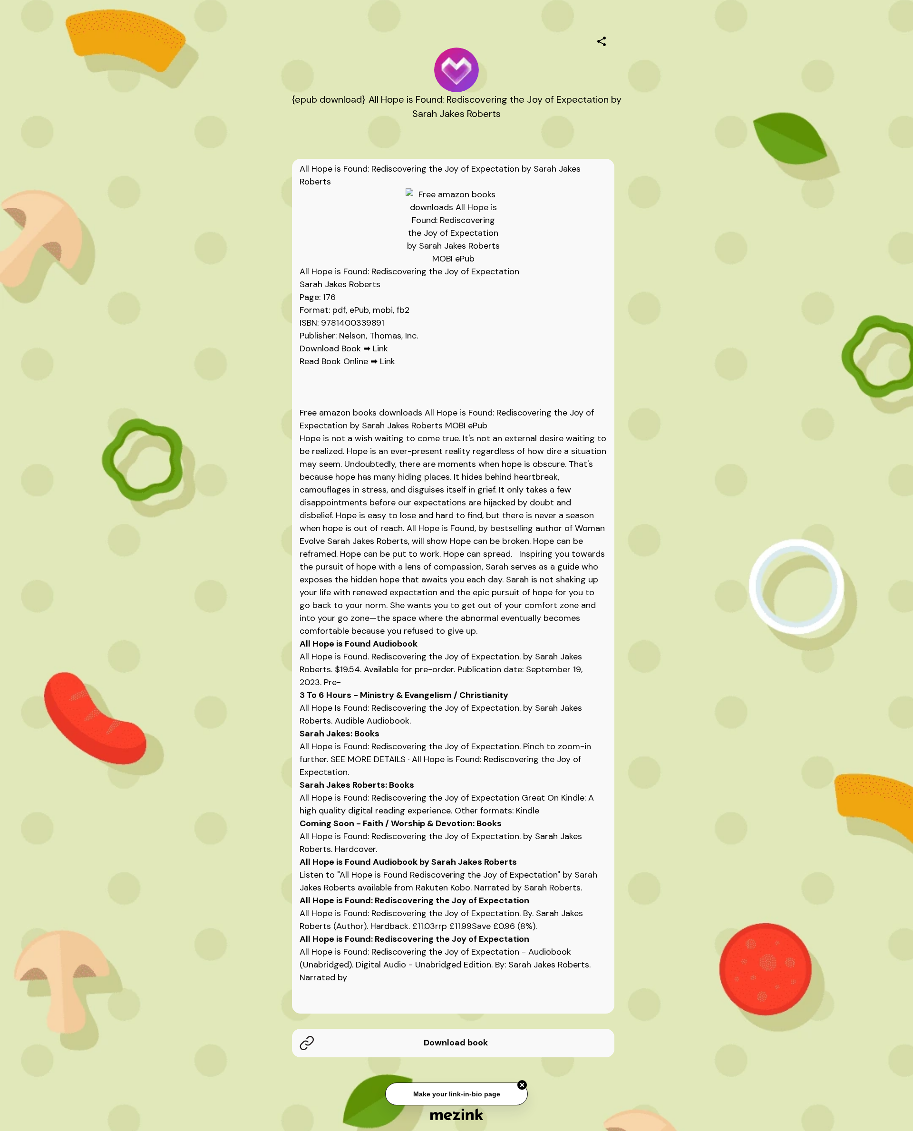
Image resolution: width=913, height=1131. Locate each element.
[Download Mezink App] (456, 1114)
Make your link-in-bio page (456, 1095)
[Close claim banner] (522, 1086)
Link (380, 348)
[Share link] (601, 40)
